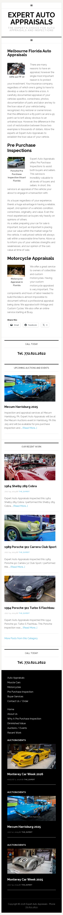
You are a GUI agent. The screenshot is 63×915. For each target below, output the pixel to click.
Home (10, 709)
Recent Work (14, 732)
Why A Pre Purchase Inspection (24, 718)
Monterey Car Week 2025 (25, 879)
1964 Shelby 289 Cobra (20, 486)
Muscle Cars (14, 682)
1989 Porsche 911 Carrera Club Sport (30, 547)
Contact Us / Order (17, 701)
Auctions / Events (17, 728)
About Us (12, 714)
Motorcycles (14, 687)
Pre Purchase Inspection (20, 691)
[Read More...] (29, 428)
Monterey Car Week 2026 (25, 774)
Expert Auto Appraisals (31, 18)
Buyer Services (15, 696)
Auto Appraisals (15, 677)
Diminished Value (16, 723)
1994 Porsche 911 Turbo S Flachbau (29, 608)
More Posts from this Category (21, 638)
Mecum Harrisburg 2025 (21, 407)
